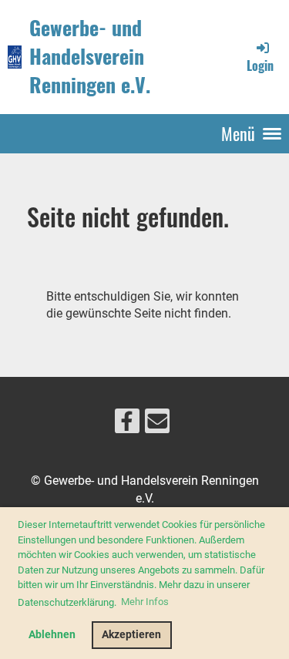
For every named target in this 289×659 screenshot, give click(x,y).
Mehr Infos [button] (145, 601)
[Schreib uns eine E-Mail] (157, 424)
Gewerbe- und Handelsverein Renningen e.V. (89, 56)
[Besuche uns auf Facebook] (127, 424)
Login (260, 65)
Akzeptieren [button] (131, 634)
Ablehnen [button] (52, 634)
